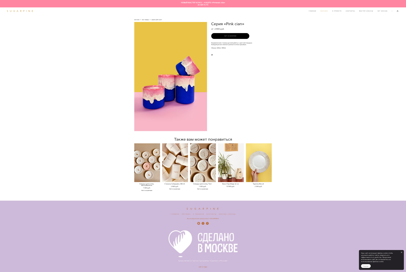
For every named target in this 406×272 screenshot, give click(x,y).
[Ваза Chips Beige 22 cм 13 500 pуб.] (231, 162)
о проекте (198, 214)
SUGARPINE (21, 11)
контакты (212, 214)
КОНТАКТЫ (350, 11)
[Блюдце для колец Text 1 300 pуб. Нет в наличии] (203, 162)
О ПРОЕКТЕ (337, 11)
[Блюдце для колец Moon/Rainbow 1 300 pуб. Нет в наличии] (147, 162)
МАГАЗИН (324, 11)
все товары (145, 20)
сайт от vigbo (203, 266)
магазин (136, 20)
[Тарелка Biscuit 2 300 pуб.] (259, 162)
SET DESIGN (383, 11)
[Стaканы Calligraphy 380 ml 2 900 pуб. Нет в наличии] (175, 162)
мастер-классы (227, 214)
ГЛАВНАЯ (312, 11)
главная (175, 214)
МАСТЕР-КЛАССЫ (366, 11)
